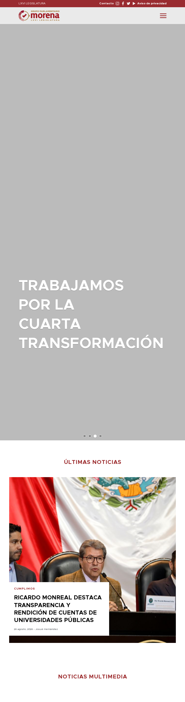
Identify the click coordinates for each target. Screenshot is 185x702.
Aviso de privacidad (151, 3)
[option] (92, 229)
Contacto (106, 3)
